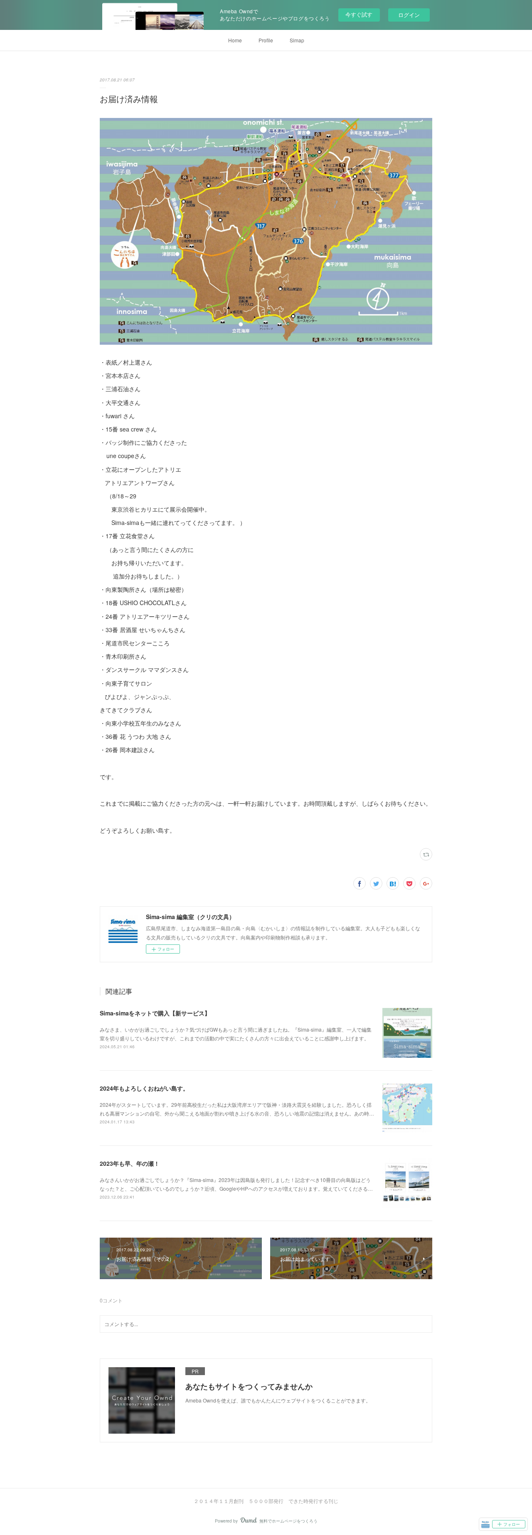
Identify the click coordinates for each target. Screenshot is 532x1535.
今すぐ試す (358, 14)
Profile (266, 40)
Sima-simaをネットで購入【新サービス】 (155, 1013)
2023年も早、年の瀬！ (130, 1163)
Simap (297, 40)
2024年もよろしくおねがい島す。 (144, 1088)
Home (235, 40)
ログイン (409, 15)
